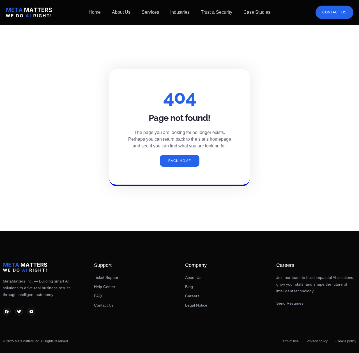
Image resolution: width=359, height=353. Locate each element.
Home (95, 12)
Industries (180, 12)
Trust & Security (216, 12)
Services (150, 12)
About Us (121, 12)
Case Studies (256, 12)
